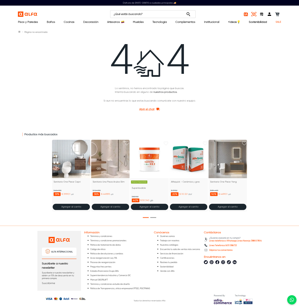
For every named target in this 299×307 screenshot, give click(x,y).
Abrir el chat (146, 109)
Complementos (185, 21)
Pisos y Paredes (28, 21)
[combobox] (153, 14)
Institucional (211, 21)
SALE (278, 22)
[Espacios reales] (254, 14)
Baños (51, 21)
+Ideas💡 (234, 21)
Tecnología (159, 21)
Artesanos (113, 21)
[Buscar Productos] (188, 13)
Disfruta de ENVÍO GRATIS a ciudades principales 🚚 (149, 3)
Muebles (138, 21)
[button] (269, 14)
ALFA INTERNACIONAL (62, 251)
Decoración (90, 21)
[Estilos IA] (246, 14)
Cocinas (69, 21)
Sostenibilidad (258, 21)
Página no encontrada (35, 32)
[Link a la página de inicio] (19, 32)
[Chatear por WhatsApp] (292, 300)
